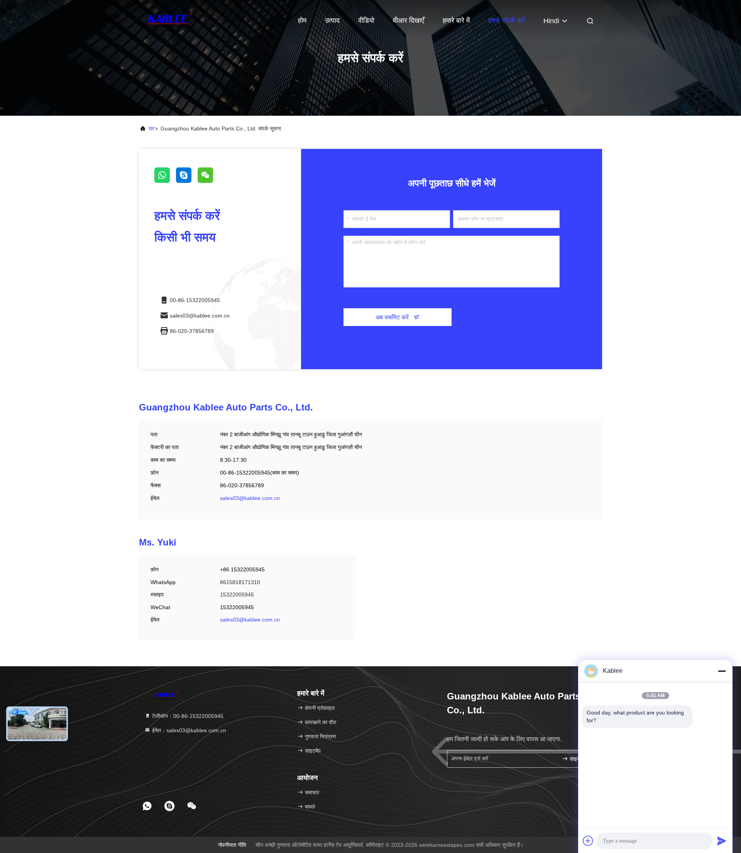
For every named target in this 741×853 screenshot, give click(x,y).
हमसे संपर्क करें (506, 20)
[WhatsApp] (165, 181)
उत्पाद (332, 20)
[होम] (170, 19)
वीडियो (366, 20)
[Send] (722, 840)
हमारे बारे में (456, 20)
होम (302, 20)
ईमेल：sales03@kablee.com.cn (188, 730)
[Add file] (588, 840)
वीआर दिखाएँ (408, 20)
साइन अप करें (580, 759)
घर (151, 128)
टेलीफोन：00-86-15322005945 (187, 716)
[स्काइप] (187, 181)
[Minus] (721, 671)
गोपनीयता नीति (232, 845)
